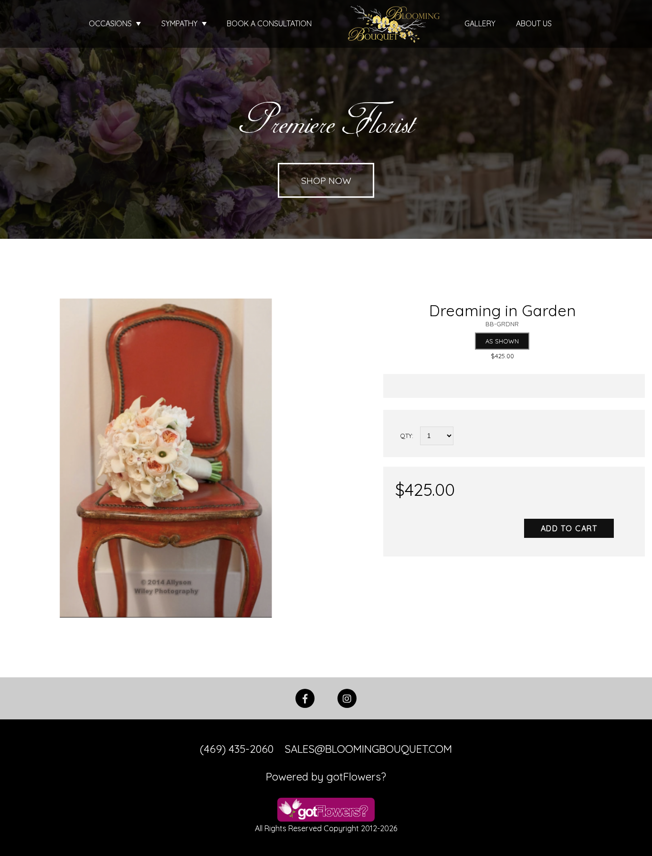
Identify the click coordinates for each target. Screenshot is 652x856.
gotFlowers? (356, 776)
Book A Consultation (269, 23)
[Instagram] (347, 697)
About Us (534, 23)
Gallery (479, 23)
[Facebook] (305, 697)
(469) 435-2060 (236, 749)
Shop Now (326, 180)
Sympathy (180, 23)
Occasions (111, 23)
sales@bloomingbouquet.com (368, 749)
